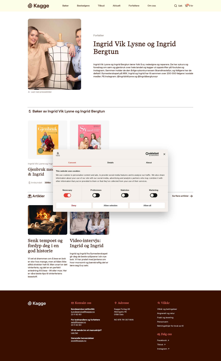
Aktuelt (116, 5)
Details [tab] (110, 162)
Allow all (147, 205)
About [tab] (149, 162)
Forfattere (134, 5)
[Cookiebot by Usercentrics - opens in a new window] (147, 154)
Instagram (162, 349)
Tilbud (101, 5)
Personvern (162, 322)
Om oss (152, 5)
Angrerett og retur (166, 313)
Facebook (162, 340)
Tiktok (160, 344)
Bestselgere (83, 5)
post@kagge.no (78, 340)
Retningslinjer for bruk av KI (170, 326)
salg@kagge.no (78, 322)
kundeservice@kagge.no (83, 312)
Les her (74, 333)
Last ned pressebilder (41, 92)
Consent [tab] (72, 162)
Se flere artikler (180, 196)
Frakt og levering (165, 317)
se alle (169, 14)
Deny (73, 205)
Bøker (65, 5)
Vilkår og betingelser (167, 309)
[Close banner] (164, 154)
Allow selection (110, 205)
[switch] (96, 195)
